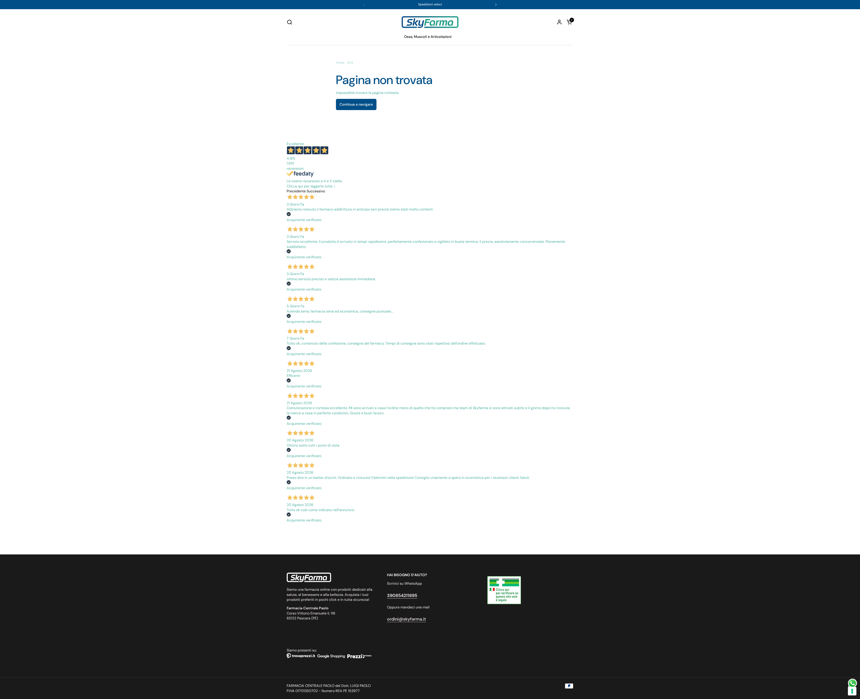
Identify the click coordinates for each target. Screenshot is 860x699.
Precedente (296, 191)
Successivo (316, 191)
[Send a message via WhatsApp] (852, 683)
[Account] (559, 22)
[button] (289, 22)
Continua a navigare (356, 104)
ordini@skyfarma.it (406, 619)
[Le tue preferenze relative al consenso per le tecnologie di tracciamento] (852, 691)
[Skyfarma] (429, 22)
